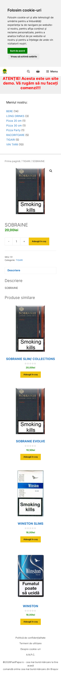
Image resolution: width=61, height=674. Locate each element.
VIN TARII (12, 144)
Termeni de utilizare (30, 643)
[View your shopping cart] (38, 71)
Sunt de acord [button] (17, 50)
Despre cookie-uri (30, 649)
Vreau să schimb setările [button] (24, 56)
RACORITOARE (15, 135)
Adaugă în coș (39, 241)
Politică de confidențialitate (30, 637)
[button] (51, 171)
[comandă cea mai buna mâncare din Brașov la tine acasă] (5, 71)
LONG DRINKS (15, 116)
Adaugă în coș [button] (30, 374)
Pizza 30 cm (14, 125)
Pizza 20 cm (14, 120)
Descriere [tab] (14, 270)
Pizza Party (13, 130)
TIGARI (26, 161)
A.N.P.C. (30, 654)
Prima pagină (12, 161)
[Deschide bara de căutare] (28, 71)
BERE (9, 111)
